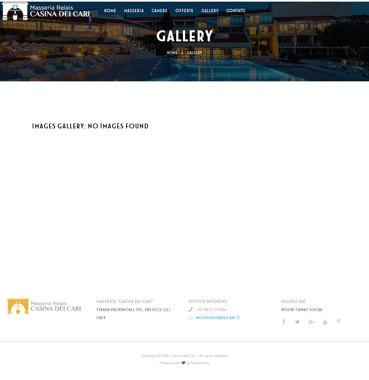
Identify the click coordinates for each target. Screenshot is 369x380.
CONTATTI (236, 10)
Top (356, 367)
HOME (110, 10)
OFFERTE (184, 10)
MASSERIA (134, 10)
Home (172, 53)
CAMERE (159, 10)
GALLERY (210, 10)
